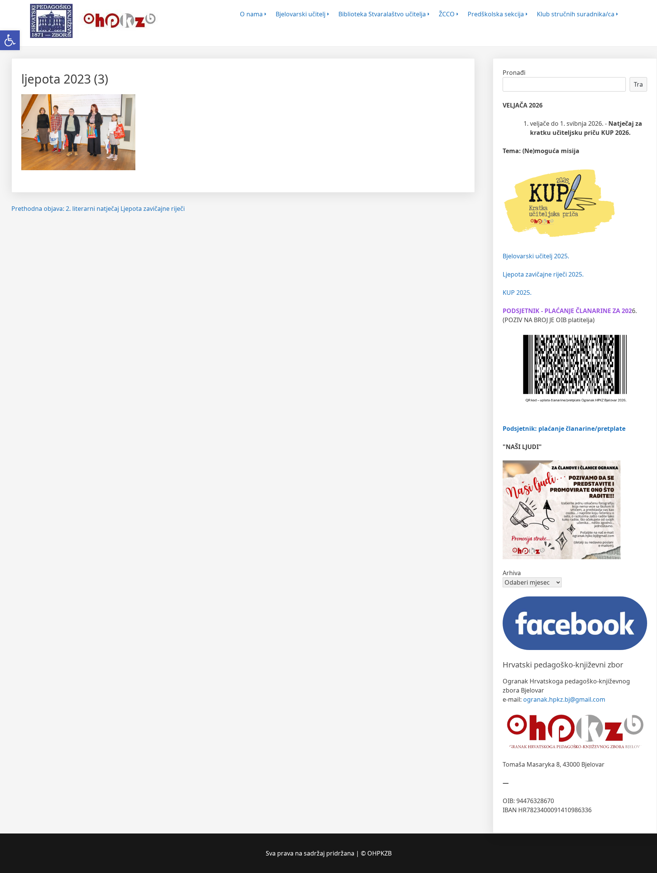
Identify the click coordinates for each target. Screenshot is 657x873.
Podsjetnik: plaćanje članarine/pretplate (564, 428)
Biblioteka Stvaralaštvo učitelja (382, 14)
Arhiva (512, 573)
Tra (638, 84)
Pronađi (514, 72)
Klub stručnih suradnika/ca (575, 14)
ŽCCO (447, 14)
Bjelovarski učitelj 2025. (536, 256)
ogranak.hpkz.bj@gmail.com (564, 699)
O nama (251, 14)
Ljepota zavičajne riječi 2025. (543, 274)
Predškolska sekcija (496, 14)
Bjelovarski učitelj (300, 14)
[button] (10, 40)
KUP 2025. (517, 292)
